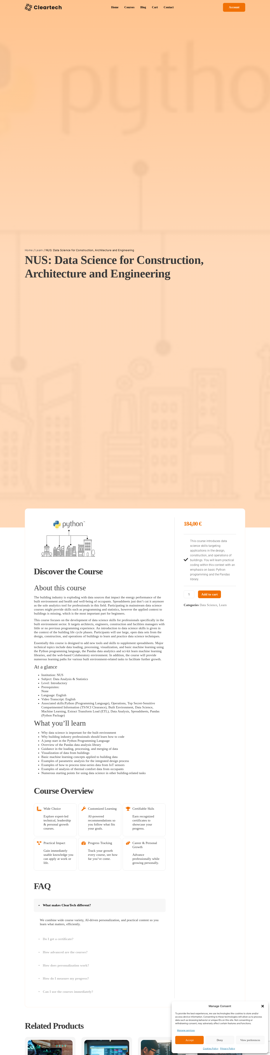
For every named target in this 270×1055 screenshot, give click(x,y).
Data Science (208, 605)
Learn (39, 250)
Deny (220, 1040)
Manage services (186, 1030)
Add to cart (209, 594)
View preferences (250, 1040)
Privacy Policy (227, 1048)
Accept (190, 1040)
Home (29, 250)
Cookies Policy (210, 1048)
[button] (262, 1006)
